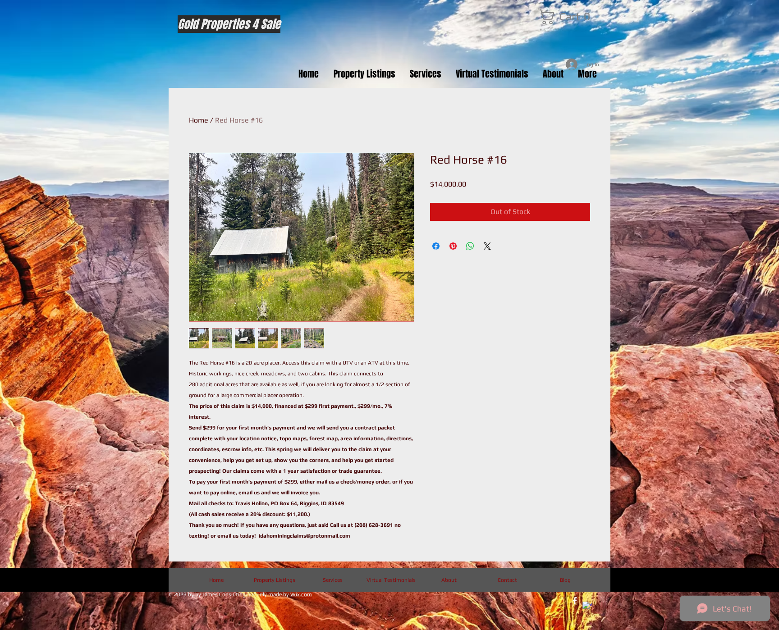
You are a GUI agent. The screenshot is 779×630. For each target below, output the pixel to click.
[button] (568, 16)
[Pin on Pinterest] (453, 246)
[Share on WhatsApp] (470, 246)
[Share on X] (487, 246)
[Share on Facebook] (436, 246)
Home (198, 120)
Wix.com (301, 594)
